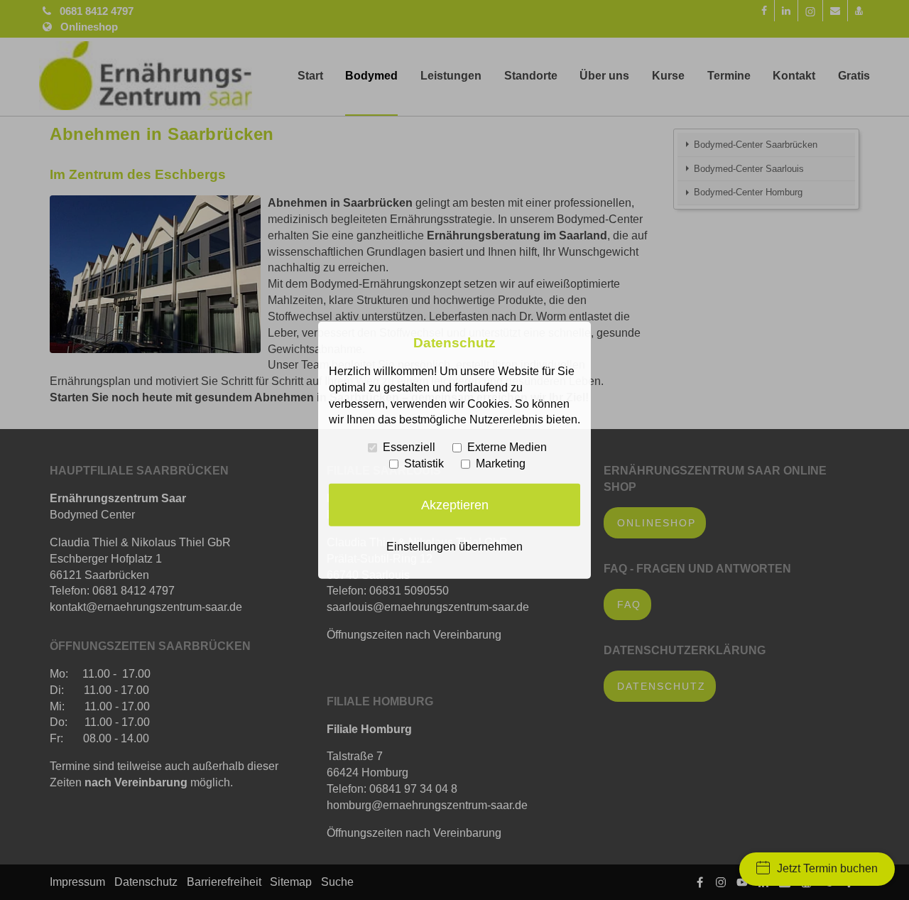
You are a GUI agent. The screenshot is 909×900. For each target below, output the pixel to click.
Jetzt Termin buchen (827, 868)
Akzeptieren (455, 504)
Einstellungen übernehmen (454, 547)
